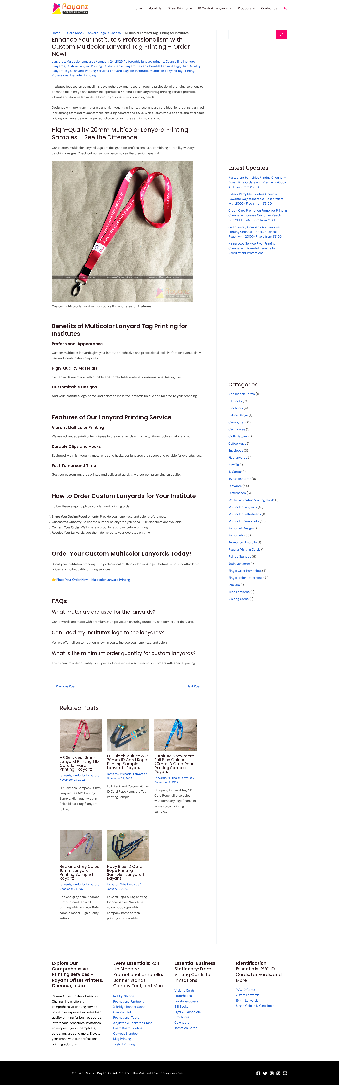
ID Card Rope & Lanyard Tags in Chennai (93, 33)
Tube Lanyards (129, 884)
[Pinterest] (278, 1073)
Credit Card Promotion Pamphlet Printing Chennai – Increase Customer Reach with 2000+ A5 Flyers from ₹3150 (257, 215)
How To (233, 465)
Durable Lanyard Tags (164, 66)
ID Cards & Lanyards (213, 8)
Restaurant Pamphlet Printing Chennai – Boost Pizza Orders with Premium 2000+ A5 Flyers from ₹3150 (257, 182)
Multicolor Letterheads (244, 514)
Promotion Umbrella (242, 542)
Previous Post (63, 686)
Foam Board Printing (127, 1028)
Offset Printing (178, 8)
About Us (154, 8)
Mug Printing (122, 1039)
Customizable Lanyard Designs (125, 66)
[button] (190, 8)
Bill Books (235, 401)
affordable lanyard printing (145, 61)
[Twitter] (265, 1073)
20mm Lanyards (247, 995)
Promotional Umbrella (128, 1001)
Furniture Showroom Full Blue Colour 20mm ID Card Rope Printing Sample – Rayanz (174, 763)
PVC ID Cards (245, 990)
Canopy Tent (237, 422)
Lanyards (58, 61)
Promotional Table (126, 1017)
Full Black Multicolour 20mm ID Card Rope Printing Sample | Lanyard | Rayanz (127, 761)
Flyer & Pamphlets (187, 1012)
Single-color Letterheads (246, 578)
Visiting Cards (238, 599)
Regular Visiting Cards (244, 549)
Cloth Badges (238, 436)
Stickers (234, 585)
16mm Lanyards (247, 1000)
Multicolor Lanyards (81, 61)
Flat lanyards (237, 458)
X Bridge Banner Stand (129, 1007)
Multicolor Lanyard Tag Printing (172, 71)
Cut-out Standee (125, 1033)
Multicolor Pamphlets (243, 521)
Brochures (235, 408)
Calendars (181, 1022)
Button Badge (238, 415)
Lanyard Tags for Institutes (129, 71)
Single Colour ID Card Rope (255, 1006)
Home (137, 8)
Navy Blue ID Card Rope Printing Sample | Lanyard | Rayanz (125, 872)
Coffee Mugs (237, 443)
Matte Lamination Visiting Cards (251, 500)
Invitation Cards (239, 479)
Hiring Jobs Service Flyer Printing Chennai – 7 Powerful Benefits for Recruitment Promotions (252, 248)
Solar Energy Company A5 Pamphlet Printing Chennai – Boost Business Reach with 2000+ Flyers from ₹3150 (255, 232)
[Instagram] (272, 1073)
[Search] (281, 34)
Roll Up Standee (239, 556)
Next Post (195, 686)
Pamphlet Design (240, 528)
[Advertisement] (257, 102)
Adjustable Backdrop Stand (133, 1023)
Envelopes (235, 450)
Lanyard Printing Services (90, 71)
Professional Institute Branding (74, 75)
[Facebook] (258, 1073)
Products (244, 8)
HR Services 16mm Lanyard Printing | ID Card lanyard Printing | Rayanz (79, 763)
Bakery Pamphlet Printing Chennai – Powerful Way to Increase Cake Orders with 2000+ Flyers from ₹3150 (255, 199)
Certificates (236, 429)
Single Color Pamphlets (245, 571)
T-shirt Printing (124, 1044)
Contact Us (269, 8)
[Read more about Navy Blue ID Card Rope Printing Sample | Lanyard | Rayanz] (128, 845)
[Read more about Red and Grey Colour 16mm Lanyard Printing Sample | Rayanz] (81, 845)
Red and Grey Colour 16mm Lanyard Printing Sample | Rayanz (80, 872)
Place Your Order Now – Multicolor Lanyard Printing (93, 580)
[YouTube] (285, 1073)
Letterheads (237, 493)
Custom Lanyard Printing (84, 66)
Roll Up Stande (123, 996)
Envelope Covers (186, 1001)
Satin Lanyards (239, 564)
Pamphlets (236, 535)
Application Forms (241, 394)
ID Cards (234, 472)
